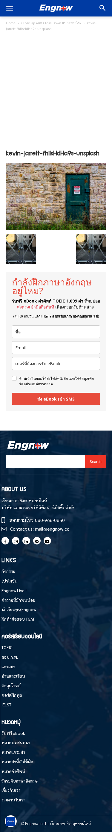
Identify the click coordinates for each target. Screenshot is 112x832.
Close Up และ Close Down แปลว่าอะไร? (51, 22)
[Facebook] (5, 540)
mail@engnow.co (52, 529)
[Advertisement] (56, 91)
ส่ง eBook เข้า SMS (56, 399)
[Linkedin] (26, 540)
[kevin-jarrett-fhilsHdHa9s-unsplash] (56, 228)
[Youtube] (47, 540)
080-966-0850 (50, 520)
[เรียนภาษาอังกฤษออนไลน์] (56, 8)
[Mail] (37, 540)
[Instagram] (15, 540)
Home (11, 22)
